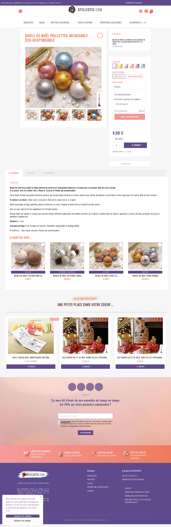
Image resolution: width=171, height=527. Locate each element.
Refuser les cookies (22, 520)
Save (27, 60)
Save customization (129, 116)
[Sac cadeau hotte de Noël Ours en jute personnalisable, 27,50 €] (140, 343)
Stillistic (14, 182)
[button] (20, 11)
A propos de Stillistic (134, 3)
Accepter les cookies (22, 516)
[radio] (114, 66)
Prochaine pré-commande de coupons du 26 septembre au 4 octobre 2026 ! (31, 3)
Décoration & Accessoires (111, 22)
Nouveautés (28, 22)
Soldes (42, 22)
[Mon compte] (140, 11)
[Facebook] (81, 387)
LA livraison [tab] (49, 173)
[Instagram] (72, 387)
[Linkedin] (99, 387)
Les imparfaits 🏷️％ (138, 22)
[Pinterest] (90, 387)
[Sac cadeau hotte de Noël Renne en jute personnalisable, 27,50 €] (85, 343)
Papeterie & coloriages (60, 22)
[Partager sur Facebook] (132, 164)
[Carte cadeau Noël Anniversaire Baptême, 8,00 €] (31, 343)
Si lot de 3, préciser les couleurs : (128, 99)
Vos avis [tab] (31, 173)
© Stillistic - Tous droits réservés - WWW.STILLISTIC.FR (85, 520)
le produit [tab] (14, 173)
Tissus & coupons (84, 22)
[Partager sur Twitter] (137, 164)
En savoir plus (117, 46)
